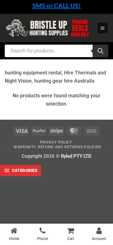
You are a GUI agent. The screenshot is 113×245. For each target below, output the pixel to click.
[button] (103, 28)
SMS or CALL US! (56, 5)
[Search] (100, 51)
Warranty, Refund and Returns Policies (57, 147)
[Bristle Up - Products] (49, 28)
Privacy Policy (56, 142)
